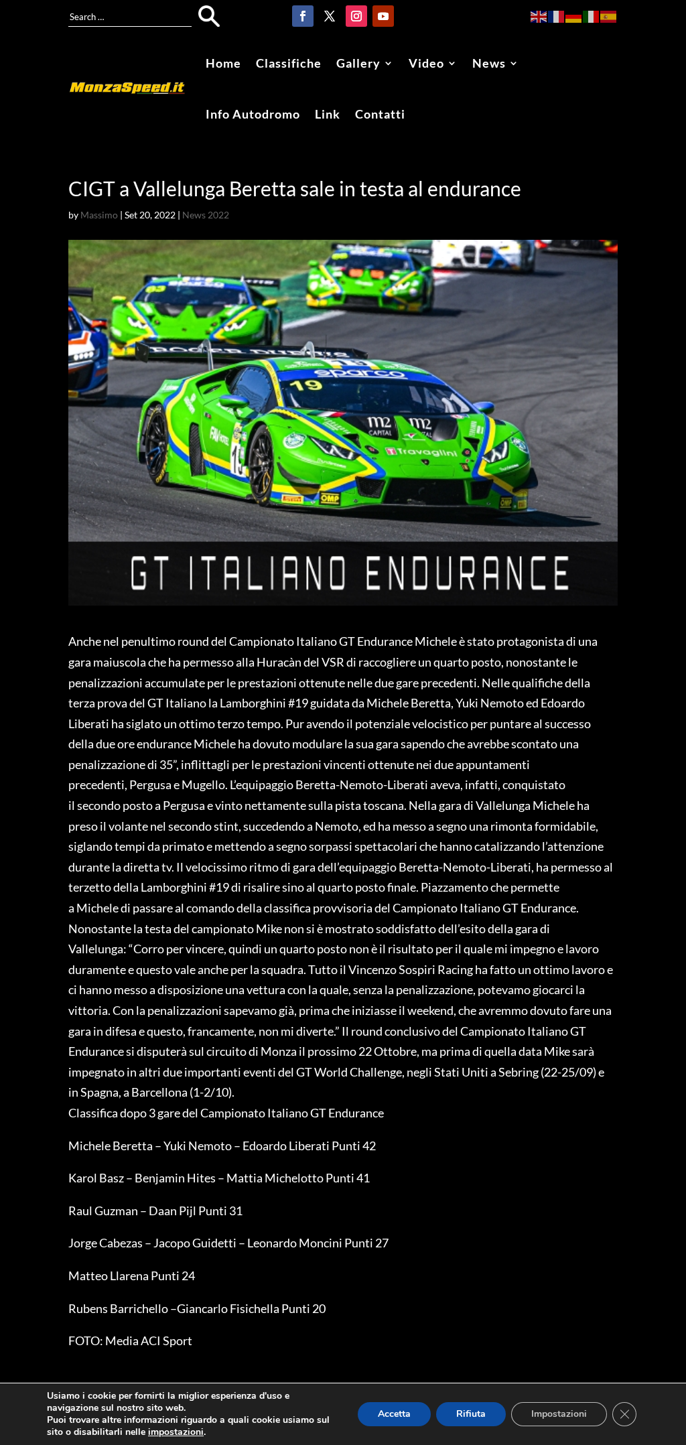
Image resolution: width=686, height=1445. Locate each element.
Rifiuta (471, 1413)
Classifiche (289, 63)
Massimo (99, 214)
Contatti (380, 114)
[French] (556, 15)
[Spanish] (609, 15)
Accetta (394, 1413)
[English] (539, 15)
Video (426, 63)
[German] (574, 15)
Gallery (358, 63)
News (489, 63)
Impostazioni (559, 1413)
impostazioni (176, 1432)
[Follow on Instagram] (356, 16)
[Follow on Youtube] (383, 16)
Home (223, 63)
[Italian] (591, 15)
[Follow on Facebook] (303, 16)
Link (327, 114)
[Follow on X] (329, 16)
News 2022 (205, 214)
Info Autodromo (253, 114)
